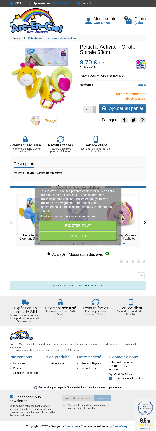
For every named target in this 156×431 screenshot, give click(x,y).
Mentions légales (90, 363)
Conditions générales (25, 372)
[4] (138, 261)
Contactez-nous (89, 367)
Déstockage (57, 363)
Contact (86, 3)
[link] (124, 120)
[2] (127, 261)
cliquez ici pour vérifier (109, 387)
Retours (17, 367)
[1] (121, 261)
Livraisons (19, 363)
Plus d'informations (51, 216)
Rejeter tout (78, 225)
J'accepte (78, 236)
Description (24, 163)
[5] (144, 261)
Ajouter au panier (126, 108)
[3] (133, 261)
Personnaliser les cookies (79, 216)
